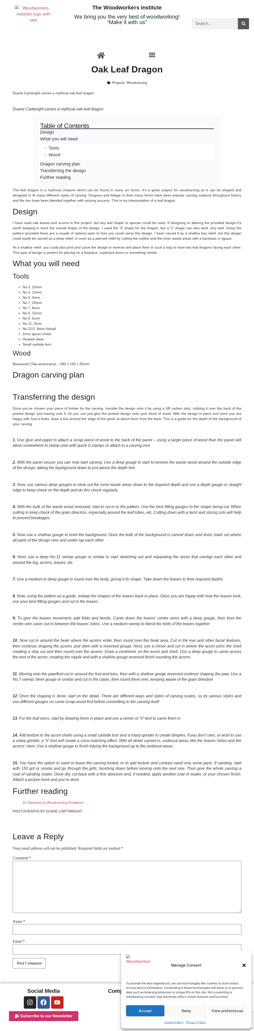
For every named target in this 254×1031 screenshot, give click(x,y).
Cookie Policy (174, 1022)
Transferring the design (63, 170)
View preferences (227, 1010)
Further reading (55, 177)
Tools (54, 148)
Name (19, 922)
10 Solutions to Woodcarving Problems (53, 803)
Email (19, 941)
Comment (22, 858)
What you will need (59, 138)
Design (47, 132)
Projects (118, 83)
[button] (244, 965)
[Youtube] (57, 1002)
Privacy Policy (196, 1022)
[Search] (243, 23)
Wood (54, 154)
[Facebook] (43, 1002)
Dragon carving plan (60, 163)
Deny (186, 1010)
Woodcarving (137, 83)
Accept (145, 1010)
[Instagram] (30, 1002)
